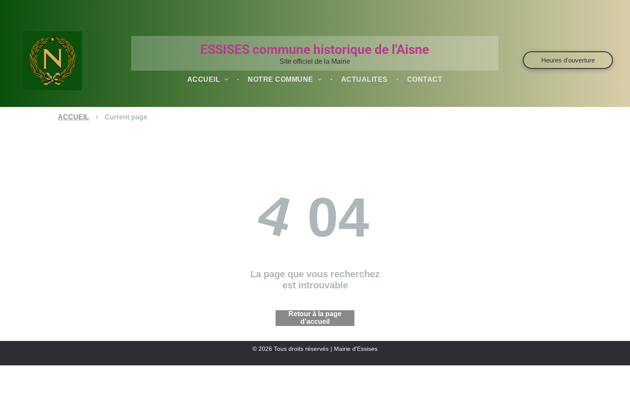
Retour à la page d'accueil (315, 317)
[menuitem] (209, 80)
